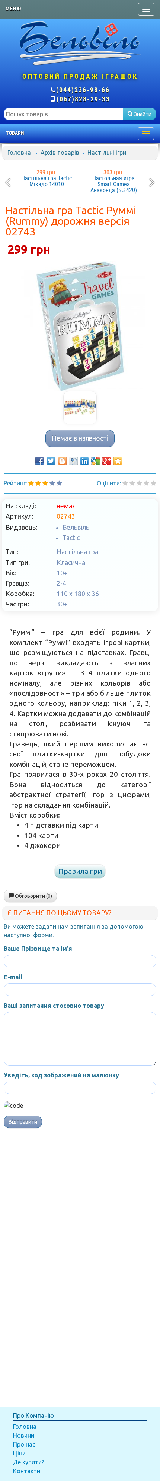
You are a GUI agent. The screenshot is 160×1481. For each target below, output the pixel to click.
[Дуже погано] (125, 483)
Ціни (19, 1453)
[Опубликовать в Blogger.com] (62, 461)
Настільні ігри (106, 152)
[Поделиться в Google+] (106, 461)
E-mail (13, 977)
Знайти (142, 114)
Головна (19, 152)
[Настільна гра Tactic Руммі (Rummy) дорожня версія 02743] (80, 326)
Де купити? (28, 1462)
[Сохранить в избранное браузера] (117, 461)
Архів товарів (60, 152)
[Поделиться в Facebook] (39, 461)
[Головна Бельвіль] (80, 43)
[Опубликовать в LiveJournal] (73, 461)
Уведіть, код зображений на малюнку (61, 1075)
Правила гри (80, 871)
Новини (23, 1435)
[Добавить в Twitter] (51, 461)
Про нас (24, 1444)
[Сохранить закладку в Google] (95, 461)
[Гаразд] (146, 483)
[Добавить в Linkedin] (84, 461)
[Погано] (132, 483)
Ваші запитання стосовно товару (54, 1005)
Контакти (26, 1471)
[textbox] (63, 114)
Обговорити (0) (33, 896)
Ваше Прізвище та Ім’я (38, 948)
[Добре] (153, 483)
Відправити (23, 1122)
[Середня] (139, 483)
